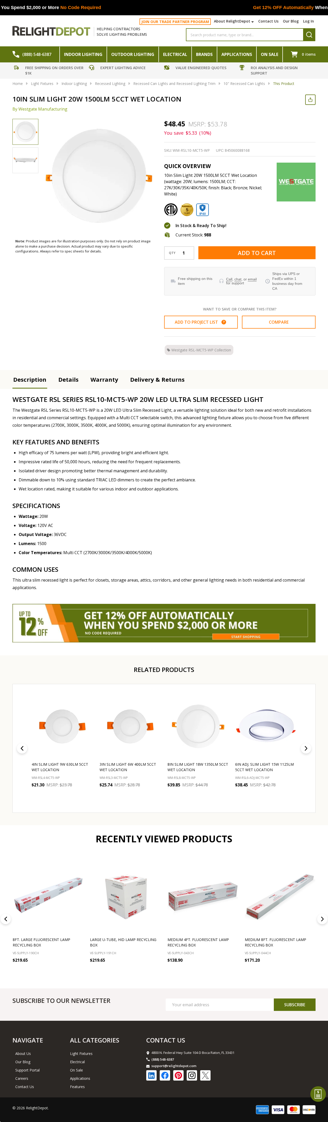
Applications (236, 54)
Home (17, 83)
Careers (21, 1078)
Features (77, 1086)
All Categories (94, 1040)
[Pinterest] (178, 1075)
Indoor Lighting (83, 54)
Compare (279, 322)
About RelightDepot (232, 21)
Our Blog (291, 21)
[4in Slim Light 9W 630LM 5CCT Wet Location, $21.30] (62, 725)
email (252, 279)
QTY (172, 253)
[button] (50, 71)
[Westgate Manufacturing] (296, 182)
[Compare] (78, 971)
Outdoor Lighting (132, 54)
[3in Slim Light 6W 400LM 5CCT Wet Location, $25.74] (130, 725)
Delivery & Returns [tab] (157, 379)
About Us (23, 1053)
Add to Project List (200, 322)
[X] (205, 1075)
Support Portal (27, 1070)
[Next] (306, 748)
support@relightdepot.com (173, 1065)
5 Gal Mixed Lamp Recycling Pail (276, 939)
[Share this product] (310, 100)
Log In (308, 21)
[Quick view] (87, 796)
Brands (204, 54)
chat (237, 279)
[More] (253, 22)
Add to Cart (257, 253)
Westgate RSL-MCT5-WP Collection (201, 350)
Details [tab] (68, 379)
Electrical (175, 54)
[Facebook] (165, 1075)
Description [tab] (29, 379)
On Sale (269, 54)
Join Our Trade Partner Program (175, 21)
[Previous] (22, 748)
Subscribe (294, 1005)
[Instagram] (192, 1075)
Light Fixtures (81, 1053)
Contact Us (268, 21)
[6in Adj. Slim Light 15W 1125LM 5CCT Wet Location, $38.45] (265, 725)
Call (229, 279)
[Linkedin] (151, 1075)
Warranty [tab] (104, 379)
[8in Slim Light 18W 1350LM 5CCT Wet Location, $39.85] (198, 725)
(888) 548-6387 (162, 1059)
